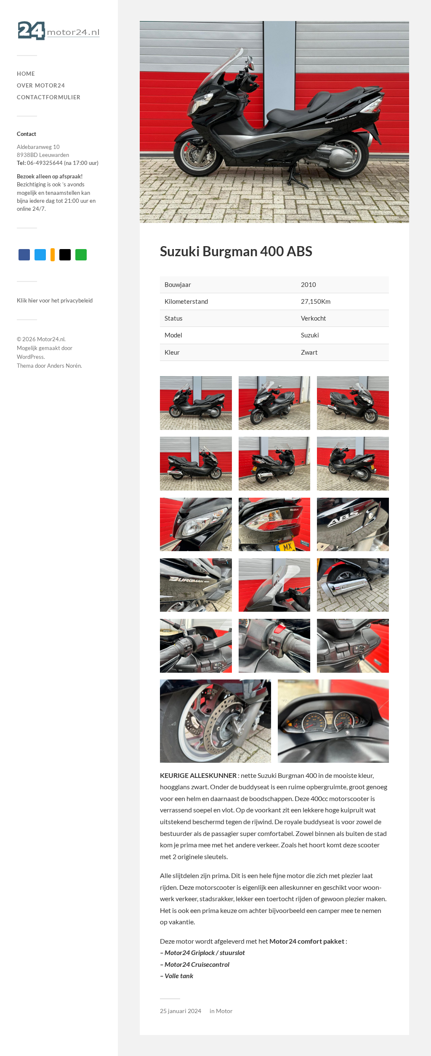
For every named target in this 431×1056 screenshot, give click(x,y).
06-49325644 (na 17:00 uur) (62, 162)
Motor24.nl (50, 339)
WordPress (30, 356)
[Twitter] (40, 254)
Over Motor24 (41, 85)
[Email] (65, 254)
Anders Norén (64, 365)
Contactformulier (49, 97)
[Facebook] (24, 254)
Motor (224, 1010)
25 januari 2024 (180, 1010)
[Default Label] (53, 254)
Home (26, 73)
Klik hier (27, 300)
